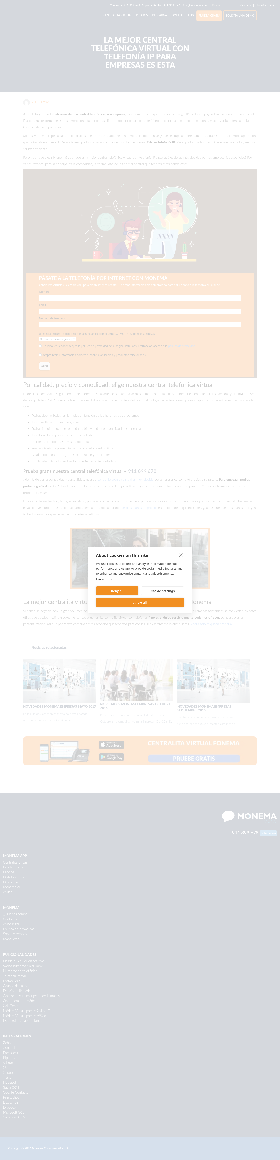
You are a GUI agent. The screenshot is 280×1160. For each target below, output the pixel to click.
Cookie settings (163, 591)
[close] (181, 555)
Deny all (117, 591)
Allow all (140, 602)
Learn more (104, 579)
